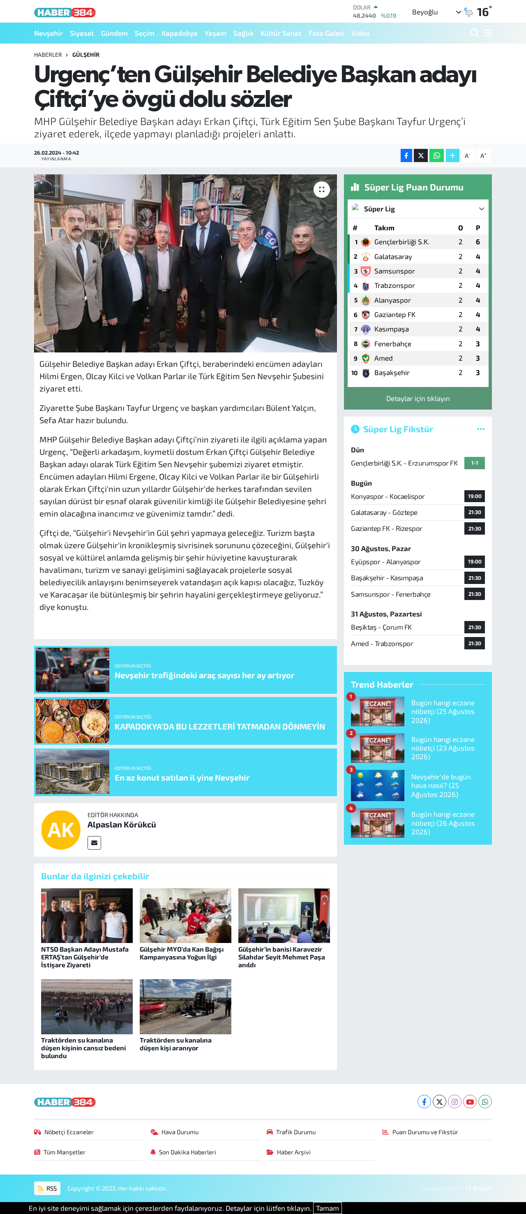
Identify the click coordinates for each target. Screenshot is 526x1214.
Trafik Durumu (296, 1131)
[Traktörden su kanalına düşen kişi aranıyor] (185, 1005)
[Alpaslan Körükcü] (61, 829)
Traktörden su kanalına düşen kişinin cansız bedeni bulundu (83, 1047)
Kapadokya (179, 33)
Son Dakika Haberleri (187, 1152)
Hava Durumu (179, 1131)
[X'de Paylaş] (421, 155)
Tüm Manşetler (64, 1152)
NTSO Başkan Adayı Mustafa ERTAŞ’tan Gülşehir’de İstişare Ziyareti (85, 956)
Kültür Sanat (281, 33)
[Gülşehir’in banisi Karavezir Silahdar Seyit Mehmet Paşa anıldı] (284, 914)
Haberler (48, 54)
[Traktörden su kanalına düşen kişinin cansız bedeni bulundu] (87, 1005)
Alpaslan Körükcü (122, 824)
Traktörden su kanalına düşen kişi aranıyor (176, 1044)
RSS (51, 1188)
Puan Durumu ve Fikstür (425, 1131)
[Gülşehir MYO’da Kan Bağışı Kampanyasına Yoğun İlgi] (185, 914)
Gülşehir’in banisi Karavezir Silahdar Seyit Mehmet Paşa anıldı (281, 956)
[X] (439, 1101)
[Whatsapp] (485, 1101)
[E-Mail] (94, 843)
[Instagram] (454, 1101)
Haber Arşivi (294, 1152)
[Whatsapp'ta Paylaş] (436, 155)
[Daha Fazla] (452, 155)
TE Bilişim (478, 1188)
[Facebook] (424, 1101)
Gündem (114, 33)
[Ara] (476, 33)
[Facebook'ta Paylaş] (406, 155)
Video (360, 33)
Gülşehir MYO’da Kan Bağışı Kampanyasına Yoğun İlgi (182, 953)
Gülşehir (85, 54)
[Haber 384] (65, 11)
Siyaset (82, 33)
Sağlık (243, 33)
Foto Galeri (326, 33)
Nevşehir (48, 33)
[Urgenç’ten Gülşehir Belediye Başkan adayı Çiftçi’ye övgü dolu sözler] (185, 263)
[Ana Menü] (486, 33)
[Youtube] (470, 1101)
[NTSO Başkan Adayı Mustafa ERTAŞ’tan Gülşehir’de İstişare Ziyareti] (87, 914)
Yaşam (215, 33)
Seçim (145, 33)
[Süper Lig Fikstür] (481, 428)
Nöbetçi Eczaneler (69, 1131)
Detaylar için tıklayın (418, 398)
